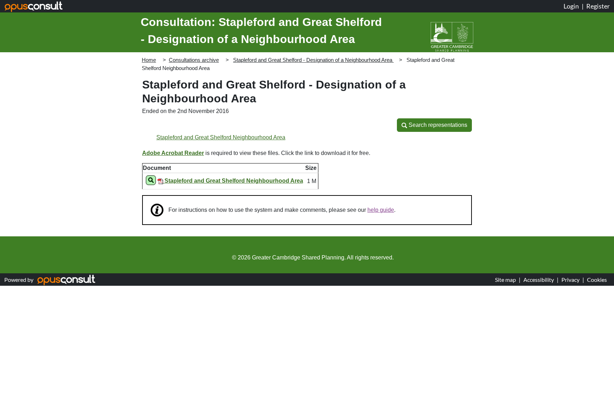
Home (149, 60)
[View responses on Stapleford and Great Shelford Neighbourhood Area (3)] (151, 181)
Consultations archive (194, 60)
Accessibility (538, 279)
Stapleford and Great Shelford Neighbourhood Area (220, 137)
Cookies (597, 279)
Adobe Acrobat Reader (173, 153)
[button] (434, 125)
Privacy (570, 279)
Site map (505, 279)
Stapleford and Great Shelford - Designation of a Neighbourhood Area (313, 60)
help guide (380, 210)
